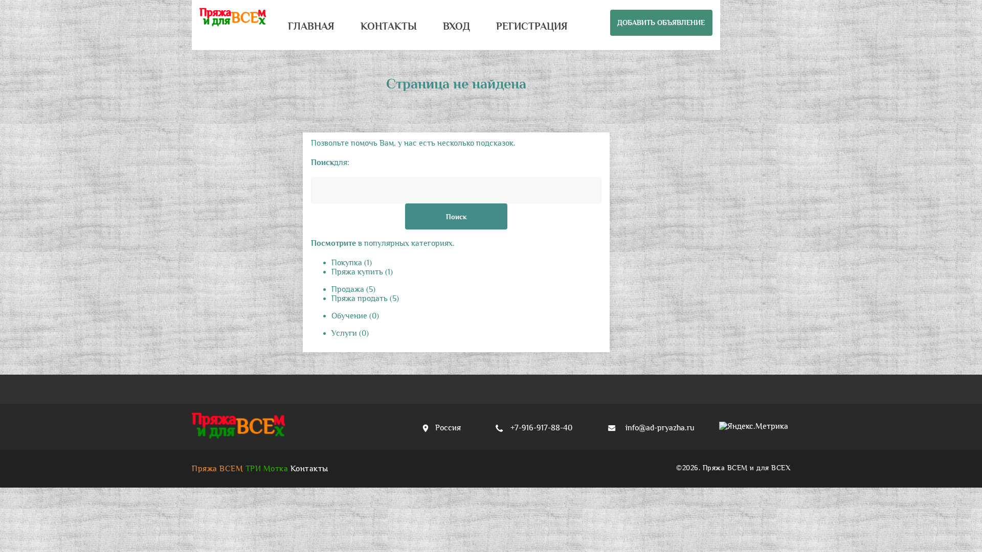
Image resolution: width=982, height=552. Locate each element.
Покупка (351, 262)
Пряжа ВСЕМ (217, 468)
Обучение (355, 315)
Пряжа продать (365, 298)
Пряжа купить (362, 272)
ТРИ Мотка (267, 468)
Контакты (309, 468)
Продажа (353, 289)
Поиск (456, 217)
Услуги (350, 333)
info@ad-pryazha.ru (660, 427)
